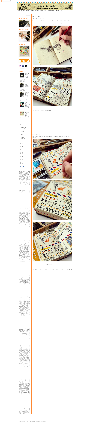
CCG (28, 216)
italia (22, 279)
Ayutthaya (21, 194)
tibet (19, 389)
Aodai (22, 183)
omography (26, 335)
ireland (21, 277)
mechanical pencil (25, 308)
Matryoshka (27, 307)
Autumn (24, 193)
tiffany (22, 389)
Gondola (27, 262)
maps (19, 305)
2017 (21, 152)
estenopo (20, 248)
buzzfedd (27, 210)
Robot (26, 354)
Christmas (28, 220)
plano (22, 348)
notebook (21, 329)
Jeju (22, 280)
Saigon (29, 359)
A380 (22, 175)
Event (24, 248)
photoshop (22, 345)
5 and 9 (23, 174)
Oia (27, 333)
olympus (24, 334)
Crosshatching (25, 227)
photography (27, 343)
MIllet (23, 313)
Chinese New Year (26, 219)
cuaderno (21, 228)
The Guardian (25, 384)
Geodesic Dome (26, 260)
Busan (23, 209)
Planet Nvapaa (24, 347)
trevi (23, 397)
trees (20, 397)
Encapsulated (21, 246)
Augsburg (20, 193)
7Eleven (27, 174)
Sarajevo (28, 360)
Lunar (26, 299)
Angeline (21, 181)
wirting (29, 409)
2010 (21, 162)
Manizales (28, 303)
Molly (25, 315)
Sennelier (20, 365)
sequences (27, 365)
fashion (24, 251)
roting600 (27, 356)
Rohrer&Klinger (21, 355)
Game (27, 259)
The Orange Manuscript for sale (27, 74)
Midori (23, 312)
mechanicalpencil (21, 309)
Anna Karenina (26, 182)
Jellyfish (25, 280)
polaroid (28, 348)
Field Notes (24, 253)
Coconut (25, 222)
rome (28, 355)
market (23, 305)
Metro (28, 311)
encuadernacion (26, 246)
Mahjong (21, 302)
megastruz (20, 311)
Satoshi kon (22, 361)
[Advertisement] (52, 123)
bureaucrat (23, 208)
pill (28, 345)
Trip (28, 397)
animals (22, 182)
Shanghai (25, 366)
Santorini (24, 360)
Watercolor (21, 408)
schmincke (27, 362)
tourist (25, 391)
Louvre (25, 298)
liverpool (24, 297)
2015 (21, 155)
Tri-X (25, 397)
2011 (21, 160)
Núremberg (26, 332)
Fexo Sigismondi (24, 252)
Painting (27, 337)
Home (19, 10)
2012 (21, 159)
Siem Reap (25, 367)
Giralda (28, 261)
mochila (26, 313)
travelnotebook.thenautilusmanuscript (24, 396)
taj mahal (27, 381)
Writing (25, 410)
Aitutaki (27, 178)
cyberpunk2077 (21, 230)
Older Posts (70, 269)
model (29, 313)
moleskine (21, 315)
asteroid (27, 190)
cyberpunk (26, 229)
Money (29, 315)
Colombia (27, 223)
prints (25, 350)
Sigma (29, 367)
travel (29, 391)
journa (19, 283)
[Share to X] (48, 110)
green (19, 265)
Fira (19, 254)
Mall (24, 302)
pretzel (20, 350)
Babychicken (28, 194)
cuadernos (20, 229)
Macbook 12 (20, 301)
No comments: (42, 264)
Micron (20, 312)
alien (19, 179)
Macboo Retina (21, 300)
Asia (23, 190)
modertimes (26, 314)
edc (23, 242)
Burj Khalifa (28, 208)
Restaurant (20, 354)
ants (19, 183)
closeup (28, 221)
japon (19, 280)
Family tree (20, 251)
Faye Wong (28, 251)
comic (19, 224)
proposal (28, 350)
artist (27, 187)
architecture (26, 184)
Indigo (28, 275)
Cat (22, 216)
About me (57, 10)
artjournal (27, 189)
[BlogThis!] (47, 110)
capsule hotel (27, 214)
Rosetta (23, 356)
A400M (25, 175)
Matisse (23, 307)
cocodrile (21, 222)
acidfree (20, 176)
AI (20, 177)
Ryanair (28, 358)
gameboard (20, 260)
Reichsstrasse (26, 353)
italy (25, 279)
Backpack (21, 195)
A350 (19, 175)
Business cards (22, 210)
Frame (28, 257)
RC (29, 352)
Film (28, 253)
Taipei (28, 380)
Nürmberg (20, 333)
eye (25, 250)
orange (20, 337)
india (24, 275)
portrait (27, 349)
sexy (22, 366)
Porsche (20, 349)
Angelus (25, 181)
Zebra (23, 413)
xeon (19, 412)
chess (23, 217)
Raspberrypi (26, 352)
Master (20, 307)
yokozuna (20, 413)
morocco (28, 316)
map (27, 304)
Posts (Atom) (39, 271)
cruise (29, 227)
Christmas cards (22, 221)
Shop (61, 10)
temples (28, 382)
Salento (21, 360)
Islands (23, 278)
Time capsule (27, 389)
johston (27, 281)
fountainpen (23, 257)
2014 (21, 156)
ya (24, 412)
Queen (24, 351)
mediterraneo (22, 310)
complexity (23, 224)
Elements (20, 245)
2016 (21, 153)
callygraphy (20, 213)
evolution (20, 249)
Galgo (24, 259)
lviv (28, 299)
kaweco (21, 285)
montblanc (24, 316)
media (25, 309)
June (21, 134)
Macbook (27, 300)
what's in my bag (27, 408)
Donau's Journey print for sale (27, 112)
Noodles (21, 328)
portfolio (24, 349)
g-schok (21, 259)
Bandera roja (26, 196)
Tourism (22, 391)
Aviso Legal (28, 193)
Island (19, 278)
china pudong (26, 218)
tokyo (24, 390)
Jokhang (20, 282)
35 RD (20, 174)
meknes (24, 311)
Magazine (28, 301)
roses (19, 356)
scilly (20, 364)
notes (27, 331)
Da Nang (26, 230)
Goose (20, 263)
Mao (25, 304)
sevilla (19, 366)
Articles (24, 187)
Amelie (21, 180)
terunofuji (21, 383)
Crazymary (20, 227)
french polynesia (24, 258)
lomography (20, 298)
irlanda (27, 277)
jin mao (23, 281)
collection (23, 223)
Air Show (23, 177)
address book (24, 176)
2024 (21, 142)
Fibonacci (20, 253)
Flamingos (23, 254)
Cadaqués (22, 211)
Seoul (23, 365)
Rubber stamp (21, 358)
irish (24, 277)
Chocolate (23, 220)
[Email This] (46, 110)
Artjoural (20, 189)
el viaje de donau (25, 244)
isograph (27, 278)
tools (19, 391)
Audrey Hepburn (25, 192)
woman (21, 410)
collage (20, 223)
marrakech (27, 305)
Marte (27, 306)
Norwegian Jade (26, 328)
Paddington (23, 337)
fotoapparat (24, 256)
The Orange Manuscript (35, 10)
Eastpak (20, 242)
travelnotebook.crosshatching (23, 395)
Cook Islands (28, 225)
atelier (19, 192)
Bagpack (27, 195)
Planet (20, 347)
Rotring (20, 357)
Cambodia (24, 213)
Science (23, 363)
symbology (24, 380)
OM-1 (28, 334)
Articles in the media (51, 10)
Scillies (29, 363)
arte (23, 186)
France (20, 258)
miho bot (27, 312)
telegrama (25, 382)
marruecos (20, 306)
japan (28, 279)
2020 (24, 173)
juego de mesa (27, 284)
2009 (21, 163)
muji (24, 319)
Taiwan (24, 381)
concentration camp (21, 225)
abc (28, 175)
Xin (22, 412)
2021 (21, 146)
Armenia (24, 185)
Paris (27, 338)
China (20, 218)
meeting (27, 310)
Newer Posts (35, 269)
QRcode (21, 351)
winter (26, 409)
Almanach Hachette (27, 179)
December (22, 127)
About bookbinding (27, 103)
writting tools (24, 411)
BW (19, 211)
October (22, 130)
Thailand (26, 383)
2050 (27, 173)
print (22, 350)
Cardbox (24, 215)
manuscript (21, 304)
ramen (19, 352)
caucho (25, 216)
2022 (21, 145)
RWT (24, 358)
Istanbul (20, 279)
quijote (28, 351)
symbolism (20, 380)
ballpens (20, 196)
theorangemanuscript (26, 388)
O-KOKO (24, 333)
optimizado (20, 336)
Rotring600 (24, 357)
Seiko (24, 364)
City (25, 221)
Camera (28, 213)
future (29, 258)
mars (24, 306)
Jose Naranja (25, 282)
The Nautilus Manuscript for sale (27, 93)
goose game (23, 263)
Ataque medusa (26, 191)
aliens (22, 179)
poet (24, 348)
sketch (29, 368)
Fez (28, 252)
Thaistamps (20, 384)
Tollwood (27, 390)
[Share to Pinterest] (50, 110)
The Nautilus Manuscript (25, 10)
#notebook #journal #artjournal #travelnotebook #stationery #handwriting (24, 172)
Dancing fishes (36, 134)
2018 (21, 150)
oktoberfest (20, 334)
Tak (19, 382)
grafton (28, 263)
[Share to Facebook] (49, 110)
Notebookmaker (27, 330)
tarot (21, 382)
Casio (19, 216)
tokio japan (20, 390)
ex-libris (24, 249)
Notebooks (22, 331)
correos (24, 226)
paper (19, 338)
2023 (21, 143)
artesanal (27, 186)
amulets (28, 180)
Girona (20, 262)
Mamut (28, 302)
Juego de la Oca (21, 284)
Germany (23, 261)
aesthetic (28, 176)
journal (24, 283)
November (22, 128)
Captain (20, 215)
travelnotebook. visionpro (23, 393)
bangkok (20, 197)
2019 (21, 149)
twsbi (27, 398)
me (19, 308)
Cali (23, 212)
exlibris (27, 249)
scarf (23, 362)
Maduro (25, 301)
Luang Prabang (22, 299)
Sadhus (20, 359)
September (22, 131)
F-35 (28, 250)
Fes (20, 252)
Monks (21, 316)
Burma (20, 209)
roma (25, 355)
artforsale (20, 187)
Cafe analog (27, 211)
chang (19, 217)
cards (27, 215)
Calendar (20, 212)
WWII (28, 411)
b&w (24, 194)
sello (27, 364)
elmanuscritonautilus (26, 245)
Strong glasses (36, 16)
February (22, 137)
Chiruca (20, 220)
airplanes (20, 178)
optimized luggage (26, 336)
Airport (24, 178)
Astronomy (20, 191)
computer (27, 224)
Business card (28, 209)
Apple (25, 183)
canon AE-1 (21, 214)
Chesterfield (27, 217)
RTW (28, 357)
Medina (29, 309)
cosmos (27, 226)
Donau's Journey (43, 10)
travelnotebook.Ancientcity (22, 394)
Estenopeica (26, 247)
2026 (21, 124)
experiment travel (21, 250)
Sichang (21, 367)
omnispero (20, 335)
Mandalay (24, 303)
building (20, 208)
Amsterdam (24, 180)
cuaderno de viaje (26, 228)
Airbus (27, 177)
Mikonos (20, 313)
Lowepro (28, 298)
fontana (20, 256)
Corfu (20, 226)
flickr (24, 255)
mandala (20, 303)
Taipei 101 (20, 381)
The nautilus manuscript (26, 386)
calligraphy (27, 212)
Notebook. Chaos (21, 330)
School (20, 363)
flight (27, 255)
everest (27, 248)
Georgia (20, 261)
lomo (27, 297)
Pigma (26, 345)
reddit (21, 353)
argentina (20, 185)
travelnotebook (24, 392)
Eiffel (26, 242)
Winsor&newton (22, 409)
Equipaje (20, 247)
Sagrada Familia (24, 359)
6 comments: (42, 110)
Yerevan (27, 412)
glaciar (23, 262)
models (21, 314)
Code (28, 222)
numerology (20, 332)
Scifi (26, 363)
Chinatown (20, 219)
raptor (22, 352)
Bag (24, 195)
